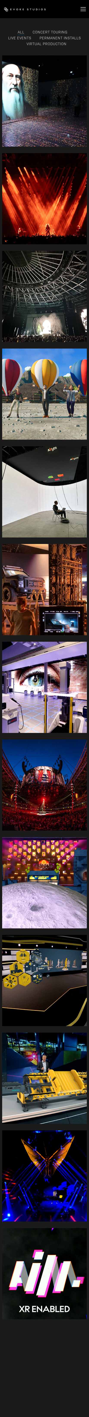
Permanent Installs (60, 38)
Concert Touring (50, 32)
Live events (19, 38)
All (21, 32)
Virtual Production (47, 44)
